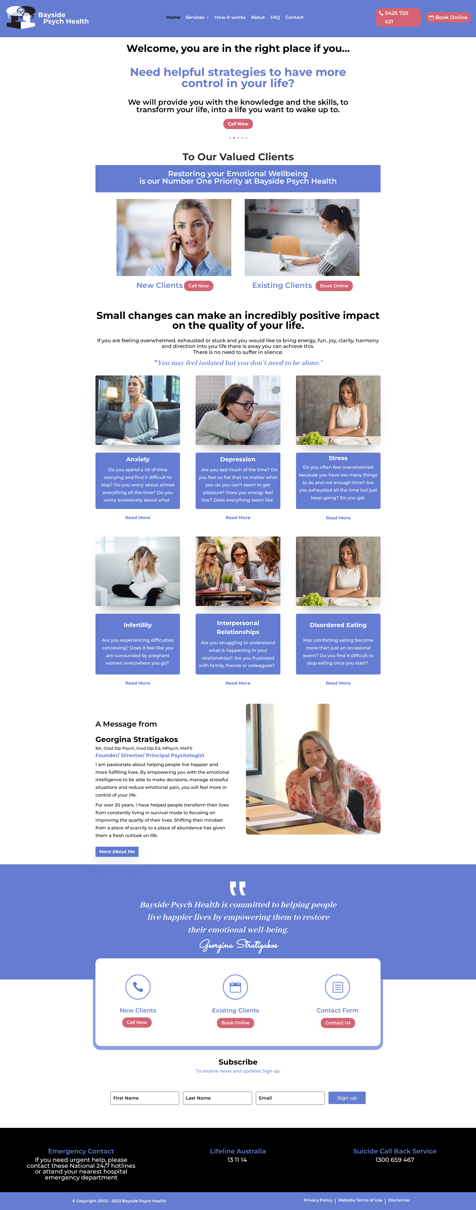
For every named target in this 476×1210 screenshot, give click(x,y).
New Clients (138, 1010)
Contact (294, 17)
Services (195, 17)
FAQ (275, 17)
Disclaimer (399, 1201)
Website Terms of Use (360, 1201)
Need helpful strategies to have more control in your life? (238, 77)
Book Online (451, 17)
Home (173, 17)
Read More (137, 517)
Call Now (238, 124)
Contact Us (338, 1023)
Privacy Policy (318, 1201)
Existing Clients (235, 1010)
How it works (230, 17)
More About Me (117, 851)
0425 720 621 (396, 17)
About (258, 17)
